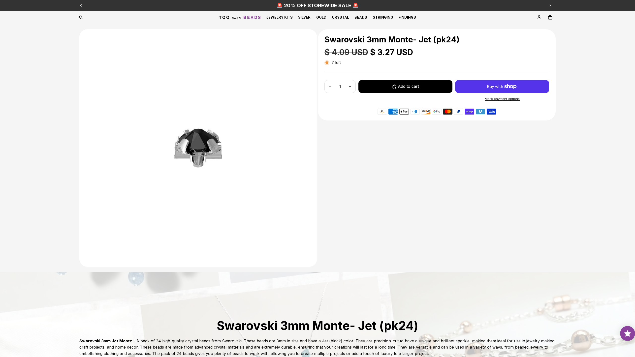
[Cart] (550, 17)
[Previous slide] (81, 5)
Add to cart (408, 86)
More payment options (502, 99)
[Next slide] (550, 5)
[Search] (80, 17)
